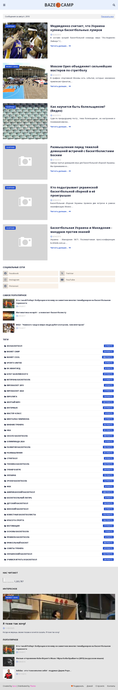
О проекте (100, 686)
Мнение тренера (56, 424)
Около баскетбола (56, 436)
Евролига (56, 396)
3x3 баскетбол (56, 346)
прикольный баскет (56, 542)
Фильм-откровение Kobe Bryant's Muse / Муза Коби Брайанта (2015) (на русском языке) (60, 658)
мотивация (56, 525)
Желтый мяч (56, 402)
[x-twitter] (87, 273)
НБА (56, 430)
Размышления (56, 452)
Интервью (56, 407)
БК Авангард (56, 368)
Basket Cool (56, 357)
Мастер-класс (56, 413)
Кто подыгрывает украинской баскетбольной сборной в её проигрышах (74, 191)
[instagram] (30, 279)
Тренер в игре (56, 469)
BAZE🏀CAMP (59, 5)
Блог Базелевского (56, 374)
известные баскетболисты (56, 514)
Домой (90, 686)
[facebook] (30, 273)
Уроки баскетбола (56, 481)
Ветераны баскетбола (56, 379)
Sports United (56, 362)
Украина (56, 475)
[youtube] (87, 279)
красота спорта (56, 520)
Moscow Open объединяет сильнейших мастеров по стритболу (81, 68)
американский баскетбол (56, 492)
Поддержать (78, 686)
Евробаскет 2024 (56, 391)
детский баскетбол (56, 503)
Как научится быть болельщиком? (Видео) (77, 109)
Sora (14, 686)
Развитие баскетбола (56, 447)
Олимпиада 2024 (56, 441)
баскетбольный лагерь (56, 497)
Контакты (111, 686)
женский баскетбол (56, 509)
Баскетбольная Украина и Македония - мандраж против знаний (81, 230)
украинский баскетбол (56, 554)
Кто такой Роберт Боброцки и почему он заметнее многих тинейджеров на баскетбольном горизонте (63, 301)
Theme (33, 686)
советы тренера (56, 548)
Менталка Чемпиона (56, 419)
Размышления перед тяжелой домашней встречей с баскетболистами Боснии (82, 151)
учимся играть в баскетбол (56, 559)
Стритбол (56, 458)
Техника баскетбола (56, 464)
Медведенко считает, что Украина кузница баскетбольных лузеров (77, 28)
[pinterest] (30, 286)
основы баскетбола (56, 531)
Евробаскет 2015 (56, 385)
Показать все (107, 16)
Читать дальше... (59, 46)
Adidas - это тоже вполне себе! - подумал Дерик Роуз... (43, 670)
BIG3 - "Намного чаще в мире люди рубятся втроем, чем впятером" (50, 324)
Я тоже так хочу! (14, 623)
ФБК (56, 486)
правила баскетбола (56, 537)
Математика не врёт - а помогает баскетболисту (41, 312)
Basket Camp (56, 351)
